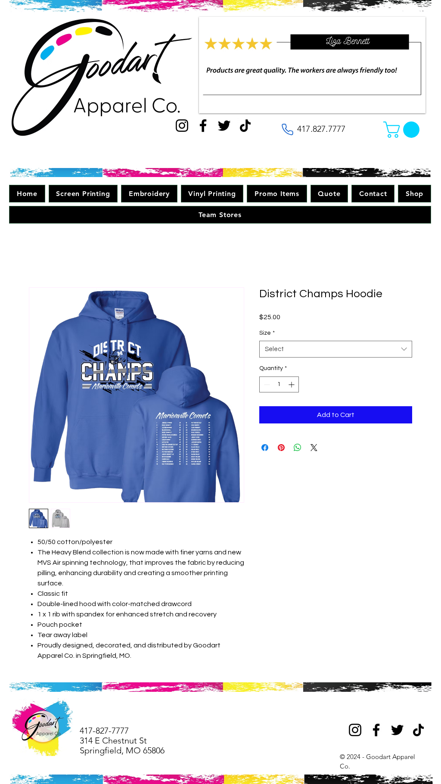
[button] (403, 129)
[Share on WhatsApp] (297, 447)
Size (267, 333)
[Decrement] (266, 384)
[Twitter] (224, 125)
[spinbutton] (279, 384)
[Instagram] (182, 125)
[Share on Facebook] (265, 447)
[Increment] (292, 384)
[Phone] (287, 129)
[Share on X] (314, 447)
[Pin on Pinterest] (281, 447)
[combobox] (335, 349)
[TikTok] (245, 125)
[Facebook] (203, 125)
